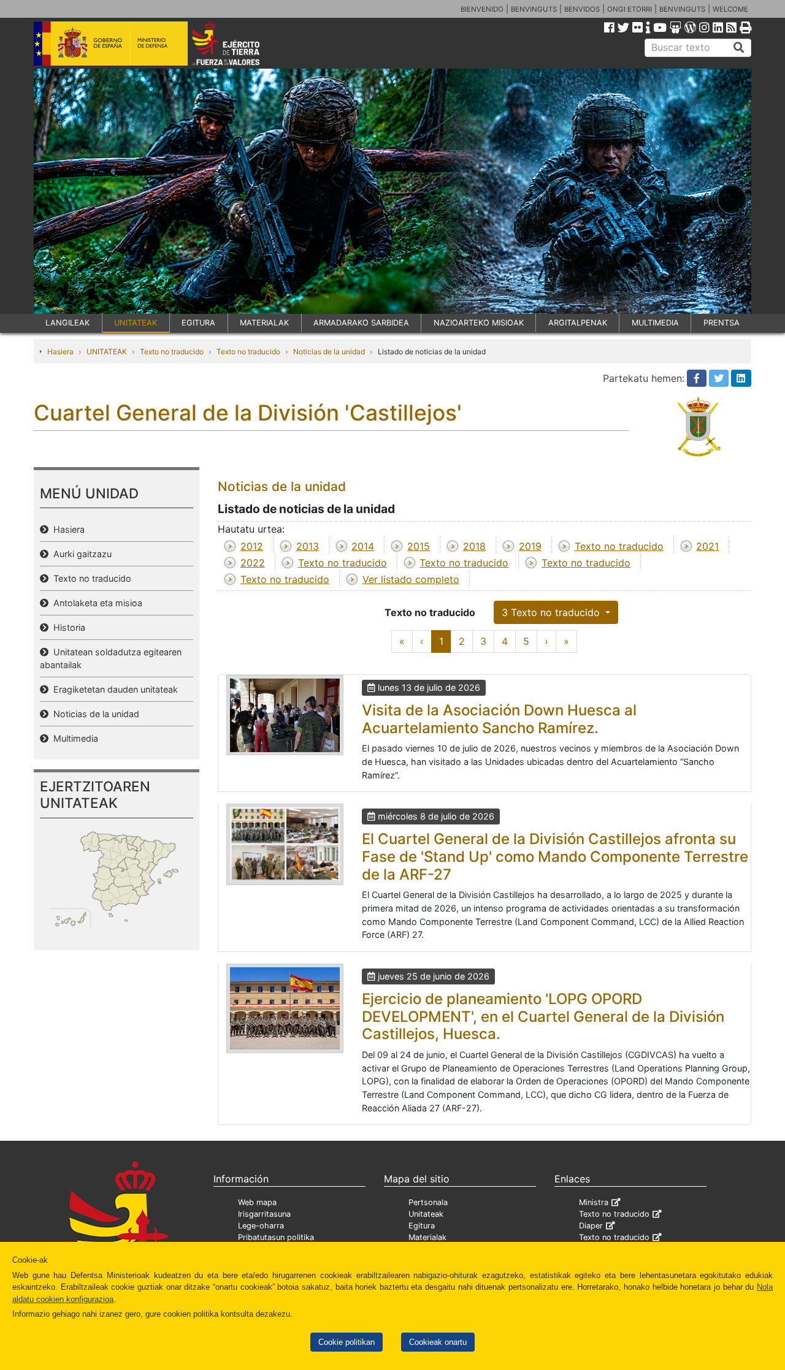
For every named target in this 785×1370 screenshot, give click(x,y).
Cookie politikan (346, 1342)
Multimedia (73, 738)
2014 (362, 546)
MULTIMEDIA (655, 322)
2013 (307, 546)
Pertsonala (428, 1202)
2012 (251, 546)
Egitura (421, 1225)
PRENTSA (721, 322)
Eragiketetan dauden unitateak (113, 689)
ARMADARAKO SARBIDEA (361, 322)
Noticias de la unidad (329, 351)
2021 (707, 546)
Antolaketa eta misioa (95, 603)
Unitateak (425, 1214)
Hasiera (60, 351)
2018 (474, 546)
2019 (530, 546)
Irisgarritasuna (264, 1214)
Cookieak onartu (438, 1342)
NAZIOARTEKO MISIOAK (479, 322)
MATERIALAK (264, 322)
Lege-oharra (261, 1225)
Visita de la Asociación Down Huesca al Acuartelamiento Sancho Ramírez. (499, 719)
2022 (252, 563)
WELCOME (730, 9)
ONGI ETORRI (629, 9)
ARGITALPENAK (577, 322)
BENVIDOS (582, 9)
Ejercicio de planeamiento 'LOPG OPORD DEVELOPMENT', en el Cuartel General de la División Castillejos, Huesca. (543, 1016)
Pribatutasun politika (276, 1237)
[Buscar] (739, 48)
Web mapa (257, 1202)
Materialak (427, 1237)
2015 (418, 546)
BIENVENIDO (482, 9)
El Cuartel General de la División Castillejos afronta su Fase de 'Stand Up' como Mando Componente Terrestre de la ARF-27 (555, 856)
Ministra (593, 1202)
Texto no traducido (172, 351)
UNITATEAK (135, 322)
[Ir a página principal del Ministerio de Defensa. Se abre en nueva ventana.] (111, 42)
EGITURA (198, 322)
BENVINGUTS (534, 9)
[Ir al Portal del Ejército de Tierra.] (240, 42)
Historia (66, 627)
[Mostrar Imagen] (284, 715)
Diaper (591, 1225)
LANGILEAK (67, 322)
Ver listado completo (410, 579)
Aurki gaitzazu (80, 554)
